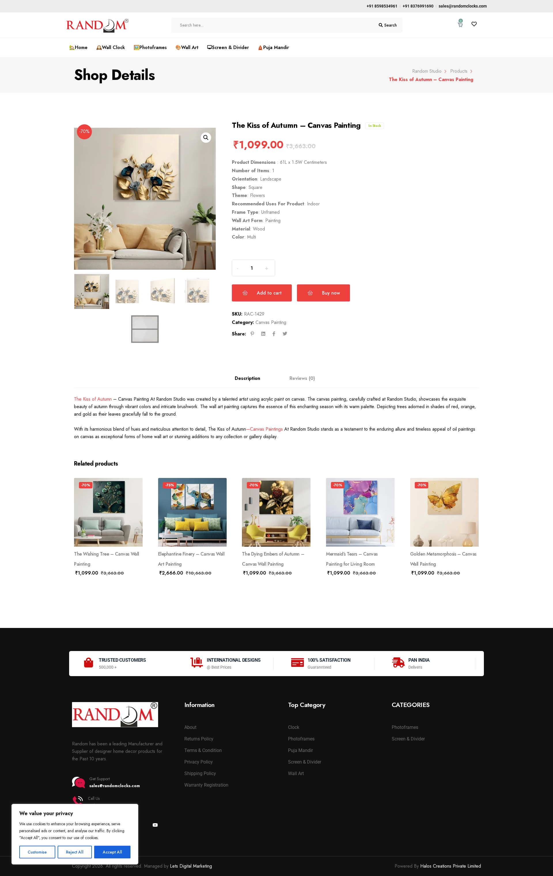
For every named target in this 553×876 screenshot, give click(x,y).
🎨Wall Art (186, 47)
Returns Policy (198, 739)
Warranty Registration (206, 785)
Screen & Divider (304, 762)
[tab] (247, 375)
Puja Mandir (300, 750)
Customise (37, 852)
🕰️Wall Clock (110, 47)
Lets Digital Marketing (191, 866)
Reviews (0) (302, 378)
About (190, 727)
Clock (293, 727)
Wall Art (296, 773)
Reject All (75, 852)
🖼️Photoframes (150, 47)
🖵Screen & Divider (228, 47)
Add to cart (269, 293)
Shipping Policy (200, 773)
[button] (206, 137)
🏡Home (78, 47)
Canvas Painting (270, 322)
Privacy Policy (198, 762)
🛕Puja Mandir (273, 47)
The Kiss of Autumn (93, 399)
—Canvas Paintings (264, 429)
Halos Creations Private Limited (450, 866)
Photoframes (301, 739)
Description (247, 378)
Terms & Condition (203, 750)
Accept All (112, 852)
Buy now (331, 293)
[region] (75, 834)
